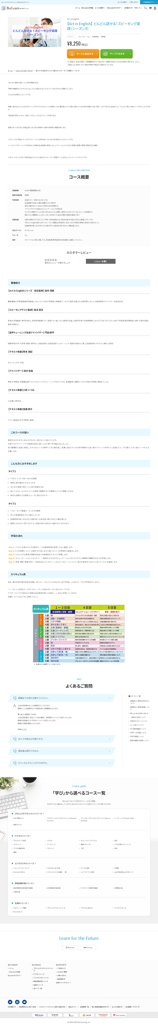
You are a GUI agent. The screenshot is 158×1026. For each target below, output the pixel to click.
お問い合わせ (133, 2)
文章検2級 (16, 892)
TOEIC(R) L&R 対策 (53, 868)
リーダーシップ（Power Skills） (124, 818)
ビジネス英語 (85, 868)
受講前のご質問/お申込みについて (140, 702)
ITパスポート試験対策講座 (89, 888)
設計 (115, 840)
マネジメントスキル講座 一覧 (57, 872)
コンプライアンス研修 (87, 872)
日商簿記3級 (118, 888)
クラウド (49, 840)
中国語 (116, 868)
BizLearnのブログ (113, 8)
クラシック (50, 848)
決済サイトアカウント (62, 983)
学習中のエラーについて (138, 721)
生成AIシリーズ (21, 903)
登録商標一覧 (84, 1007)
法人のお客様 (122, 2)
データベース (51, 844)
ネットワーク (17, 844)
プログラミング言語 (19, 840)
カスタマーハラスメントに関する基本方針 (52, 1007)
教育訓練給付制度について (139, 740)
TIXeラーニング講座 (19, 908)
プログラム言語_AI (87, 908)
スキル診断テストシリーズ (122, 844)
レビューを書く (100, 261)
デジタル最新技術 (19, 848)
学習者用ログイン (149, 2)
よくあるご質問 (62, 972)
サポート (137, 8)
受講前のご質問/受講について (139, 708)
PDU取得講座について (138, 729)
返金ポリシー (72, 1007)
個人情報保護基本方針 (99, 1007)
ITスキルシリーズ (22, 835)
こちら (24, 729)
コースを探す (99, 8)
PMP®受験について (137, 736)
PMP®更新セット (18, 818)
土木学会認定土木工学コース (123, 872)
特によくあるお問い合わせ (139, 713)
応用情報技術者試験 (53, 888)
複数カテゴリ (17, 825)
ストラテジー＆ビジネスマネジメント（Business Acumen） (61, 819)
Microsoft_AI (17, 912)
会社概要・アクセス (131, 1007)
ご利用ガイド (128, 8)
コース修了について (137, 725)
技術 (115, 848)
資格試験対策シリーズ (24, 883)
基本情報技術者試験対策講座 (23, 888)
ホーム (77, 8)
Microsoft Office (19, 872)
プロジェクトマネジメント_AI (56, 908)
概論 (14, 852)
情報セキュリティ (86, 844)
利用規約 (11, 1007)
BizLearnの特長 (87, 8)
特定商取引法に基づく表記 (27, 1007)
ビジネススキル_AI (120, 908)
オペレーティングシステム (89, 840)
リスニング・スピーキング (21, 868)
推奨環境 (60, 979)
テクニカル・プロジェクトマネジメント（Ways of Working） (95, 819)
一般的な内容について (138, 717)
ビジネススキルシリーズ (24, 863)
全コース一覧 (37, 988)
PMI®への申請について (138, 732)
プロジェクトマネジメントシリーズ (28, 813)
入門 (82, 848)
